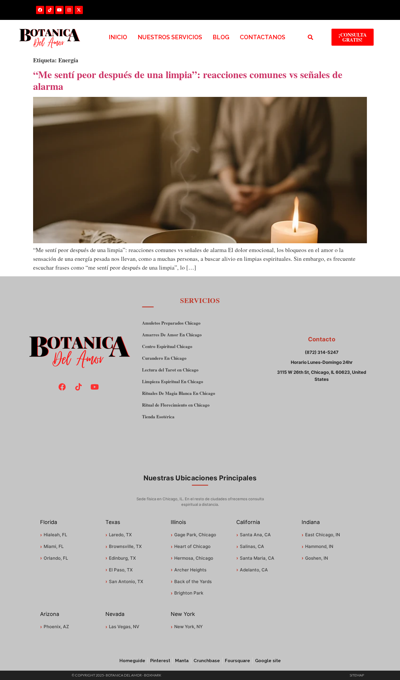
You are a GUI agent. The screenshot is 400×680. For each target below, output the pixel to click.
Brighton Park (188, 593)
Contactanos (262, 37)
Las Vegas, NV (124, 626)
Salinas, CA (252, 546)
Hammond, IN (319, 546)
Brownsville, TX (125, 546)
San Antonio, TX (126, 581)
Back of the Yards (193, 581)
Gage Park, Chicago (195, 534)
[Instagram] (69, 10)
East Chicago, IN (322, 534)
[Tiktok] (50, 10)
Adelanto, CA (254, 570)
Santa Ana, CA (255, 534)
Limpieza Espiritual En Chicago (172, 381)
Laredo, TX (120, 534)
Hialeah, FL (55, 534)
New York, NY (188, 626)
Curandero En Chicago (164, 358)
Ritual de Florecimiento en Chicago (176, 405)
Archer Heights (190, 570)
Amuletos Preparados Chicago (171, 323)
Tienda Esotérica (158, 417)
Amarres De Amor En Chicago (172, 335)
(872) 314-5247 (322, 352)
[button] (310, 37)
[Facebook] (40, 10)
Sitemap (357, 675)
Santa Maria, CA (257, 558)
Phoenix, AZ (56, 626)
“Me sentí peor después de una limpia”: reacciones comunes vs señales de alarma (187, 80)
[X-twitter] (79, 10)
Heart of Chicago (192, 546)
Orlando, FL (56, 558)
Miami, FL (54, 546)
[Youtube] (59, 10)
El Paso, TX (121, 570)
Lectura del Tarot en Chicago (170, 370)
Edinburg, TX (122, 558)
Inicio (118, 37)
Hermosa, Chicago (193, 558)
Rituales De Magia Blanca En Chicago (178, 393)
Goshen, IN (316, 558)
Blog (221, 37)
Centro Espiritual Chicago (167, 346)
